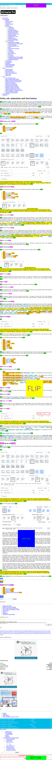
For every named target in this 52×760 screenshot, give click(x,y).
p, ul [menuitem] (10, 744)
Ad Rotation (10, 50)
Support (4, 713)
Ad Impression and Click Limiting (15, 58)
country (13, 632)
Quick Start (7, 22)
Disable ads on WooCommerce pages (13, 80)
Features (7, 20)
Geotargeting (11, 55)
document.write (36, 632)
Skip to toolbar (3, 729)
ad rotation (7, 630)
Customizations (8, 62)
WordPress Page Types (13, 36)
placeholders (39, 101)
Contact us (5, 95)
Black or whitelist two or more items (13, 81)
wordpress (1, 634)
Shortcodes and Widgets (13, 31)
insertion (12, 633)
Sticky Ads (10, 54)
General (19, 225)
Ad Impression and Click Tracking (15, 57)
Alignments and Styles (13, 32)
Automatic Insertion (12, 30)
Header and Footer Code (13, 33)
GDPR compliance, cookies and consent (14, 90)
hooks (3, 633)
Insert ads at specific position (11, 85)
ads (9, 630)
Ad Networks (8, 60)
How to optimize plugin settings (12, 79)
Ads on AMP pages (12, 44)
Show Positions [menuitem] (9, 741)
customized (28, 433)
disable (32, 632)
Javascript (15, 633)
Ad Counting (11, 52)
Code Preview (11, 28)
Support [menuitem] (7, 735)
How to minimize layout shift (11, 91)
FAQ (4, 76)
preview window (11, 503)
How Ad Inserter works (10, 77)
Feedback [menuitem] (7, 736)
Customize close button (10, 82)
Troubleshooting (8, 66)
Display (29, 429)
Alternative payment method (11, 92)
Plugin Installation (9, 21)
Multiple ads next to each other (12, 592)
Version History (6, 93)
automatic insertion (28, 630)
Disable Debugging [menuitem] (10, 739)
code (11, 632)
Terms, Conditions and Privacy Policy (11, 716)
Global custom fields (9, 65)
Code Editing (11, 27)
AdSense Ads (11, 37)
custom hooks (19, 632)
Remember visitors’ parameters (12, 86)
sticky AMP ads (17, 118)
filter (40, 632)
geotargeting (46, 632)
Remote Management (10, 64)
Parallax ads (8, 75)
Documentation (6, 19)
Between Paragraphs (9, 71)
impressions (8, 633)
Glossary (7, 25)
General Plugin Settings (13, 39)
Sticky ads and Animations (11, 73)
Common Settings (9, 24)
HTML (5, 633)
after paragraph (16, 630)
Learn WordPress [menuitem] (9, 734)
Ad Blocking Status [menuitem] (10, 748)
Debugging (7, 63)
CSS (15, 632)
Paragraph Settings (12, 35)
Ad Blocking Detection (13, 59)
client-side (4, 632)
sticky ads (32, 101)
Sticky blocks (8, 74)
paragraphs (19, 633)
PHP (22, 633)
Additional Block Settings (13, 42)
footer (42, 632)
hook (1, 633)
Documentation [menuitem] (8, 732)
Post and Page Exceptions (13, 48)
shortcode (42, 633)
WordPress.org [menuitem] (8, 731)
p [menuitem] (9, 743)
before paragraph (35, 630)
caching (49, 630)
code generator (32, 111)
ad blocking (2, 630)
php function (25, 633)
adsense (12, 630)
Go (48, 624)
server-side (35, 633)
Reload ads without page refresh (12, 87)
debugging (23, 632)
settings (38, 633)
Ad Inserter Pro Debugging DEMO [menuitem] (11, 737)
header (49, 632)
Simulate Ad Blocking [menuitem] (11, 750)
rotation (31, 633)
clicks (1, 632)
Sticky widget (15, 436)
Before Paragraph (9, 69)
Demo (4, 68)
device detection (28, 632)
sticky (45, 633)
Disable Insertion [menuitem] (10, 747)
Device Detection (12, 53)
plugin (29, 633)
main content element (31, 221)
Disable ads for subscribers (11, 84)
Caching (10, 49)
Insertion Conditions (12, 38)
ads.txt (9, 47)
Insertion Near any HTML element (15, 43)
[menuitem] (27, 752)
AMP (20, 630)
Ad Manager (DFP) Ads (13, 46)
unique (47, 633)
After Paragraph (8, 70)
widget (50, 633)
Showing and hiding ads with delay (13, 88)
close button (8, 632)
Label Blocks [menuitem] (9, 740)
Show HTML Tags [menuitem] (10, 745)
